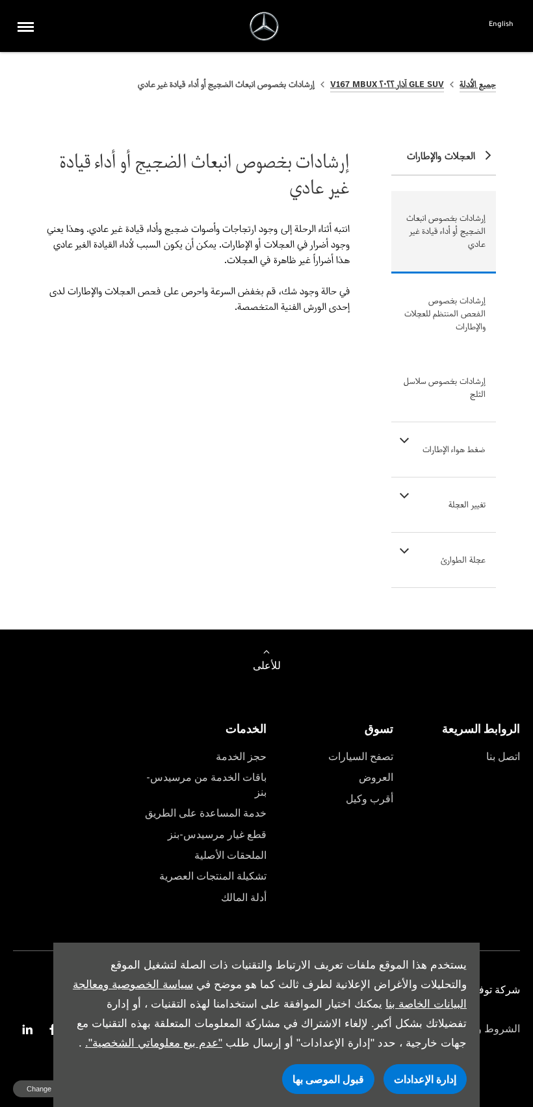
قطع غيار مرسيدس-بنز (217, 834)
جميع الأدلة (477, 84)
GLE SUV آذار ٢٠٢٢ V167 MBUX (387, 84)
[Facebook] (52, 1029)
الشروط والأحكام (483, 1029)
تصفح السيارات (360, 756)
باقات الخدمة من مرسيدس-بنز (206, 784)
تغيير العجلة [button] (466, 504)
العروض (376, 777)
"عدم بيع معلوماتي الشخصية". (153, 1043)
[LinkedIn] (27, 1029)
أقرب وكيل (369, 799)
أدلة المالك (243, 897)
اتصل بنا (503, 756)
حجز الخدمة (241, 756)
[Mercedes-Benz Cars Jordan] (264, 26)
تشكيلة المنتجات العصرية (212, 876)
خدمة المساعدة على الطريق (205, 813)
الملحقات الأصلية (230, 855)
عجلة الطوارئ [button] (463, 560)
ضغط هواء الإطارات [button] (453, 449)
